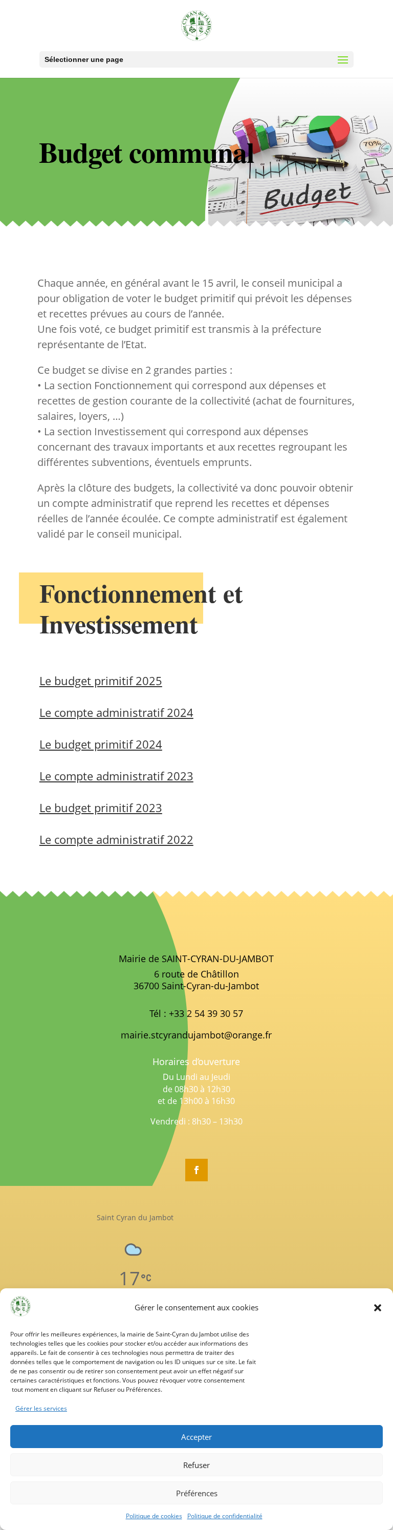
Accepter (196, 1437)
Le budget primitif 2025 (100, 680)
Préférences (196, 1493)
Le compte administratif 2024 (116, 712)
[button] (378, 1308)
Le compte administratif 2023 (116, 775)
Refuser (196, 1465)
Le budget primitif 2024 (100, 744)
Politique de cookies (154, 1516)
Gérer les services (41, 1408)
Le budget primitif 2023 (100, 807)
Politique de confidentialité (225, 1516)
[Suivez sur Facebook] (196, 1170)
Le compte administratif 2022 (116, 839)
